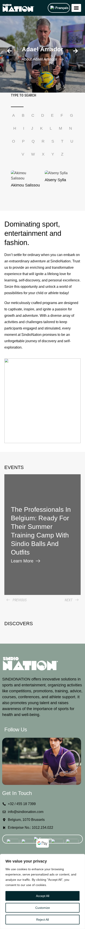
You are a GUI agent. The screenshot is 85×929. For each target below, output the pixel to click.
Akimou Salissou (25, 185)
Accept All (42, 896)
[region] (42, 891)
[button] (9, 51)
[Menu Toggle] (76, 8)
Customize (42, 907)
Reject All (42, 919)
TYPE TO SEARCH (23, 95)
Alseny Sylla (55, 180)
